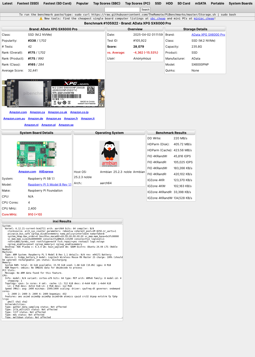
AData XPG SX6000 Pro (208, 34)
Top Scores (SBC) (106, 3)
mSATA (200, 3)
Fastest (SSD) (28, 3)
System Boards (241, 3)
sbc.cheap (157, 18)
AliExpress (46, 171)
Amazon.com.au (14, 118)
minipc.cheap (204, 18)
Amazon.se (66, 125)
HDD (169, 3)
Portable (217, 3)
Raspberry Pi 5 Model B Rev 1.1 (49, 184)
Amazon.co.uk (57, 112)
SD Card (184, 3)
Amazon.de (35, 118)
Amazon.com (18, 112)
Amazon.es (53, 118)
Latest (7, 3)
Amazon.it (88, 118)
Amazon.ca (37, 112)
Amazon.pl (48, 125)
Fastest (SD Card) (57, 3)
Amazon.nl (31, 125)
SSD (158, 3)
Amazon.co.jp (79, 112)
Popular (82, 3)
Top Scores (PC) (137, 3)
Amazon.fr (71, 118)
